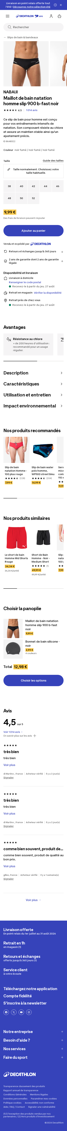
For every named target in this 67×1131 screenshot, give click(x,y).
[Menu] (7, 16)
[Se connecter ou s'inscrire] (51, 16)
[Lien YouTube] (21, 1012)
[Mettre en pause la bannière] (55, 5)
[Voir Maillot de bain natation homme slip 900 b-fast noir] (13, 628)
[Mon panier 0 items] (59, 16)
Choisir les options (33, 680)
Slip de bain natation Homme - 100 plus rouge (16, 471)
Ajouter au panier (33, 230)
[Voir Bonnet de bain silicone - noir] (13, 649)
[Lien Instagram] (29, 1012)
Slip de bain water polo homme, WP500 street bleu (43, 471)
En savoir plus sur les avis (17, 735)
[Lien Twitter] (13, 1012)
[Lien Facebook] (6, 1012)
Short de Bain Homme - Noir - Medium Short (41, 558)
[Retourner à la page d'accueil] (29, 16)
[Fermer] (61, 5)
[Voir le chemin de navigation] (4, 37)
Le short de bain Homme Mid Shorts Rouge (16, 558)
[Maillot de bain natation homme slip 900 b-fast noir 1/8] (26, 63)
